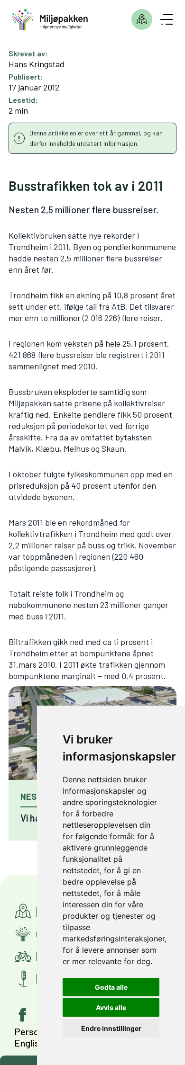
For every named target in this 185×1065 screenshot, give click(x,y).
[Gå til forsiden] (50, 19)
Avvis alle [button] (111, 1007)
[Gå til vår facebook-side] (22, 1014)
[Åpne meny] (166, 19)
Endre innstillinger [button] (111, 1028)
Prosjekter (141, 19)
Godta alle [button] (111, 987)
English (29, 1042)
